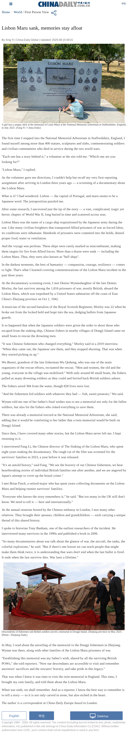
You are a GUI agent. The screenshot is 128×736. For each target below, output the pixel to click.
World (18, 12)
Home (6, 12)
